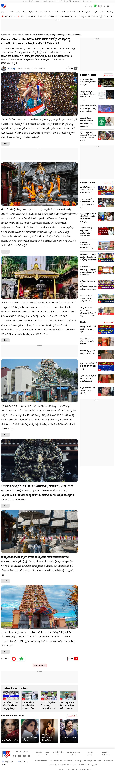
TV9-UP (88, 1)
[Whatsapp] (94, 6)
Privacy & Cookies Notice (74, 754)
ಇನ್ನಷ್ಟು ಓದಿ (71, 716)
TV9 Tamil (53, 764)
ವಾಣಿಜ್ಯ (101, 12)
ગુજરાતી (51, 1)
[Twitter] (19, 756)
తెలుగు (38, 1)
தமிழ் (69, 1)
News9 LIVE (82, 764)
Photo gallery (16, 35)
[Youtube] (14, 659)
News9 (25, 1)
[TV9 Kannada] (3, 6)
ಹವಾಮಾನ (31, 16)
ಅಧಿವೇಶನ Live (10, 16)
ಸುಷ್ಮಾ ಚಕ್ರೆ (11, 69)
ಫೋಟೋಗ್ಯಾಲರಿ (41, 12)
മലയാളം (76, 1)
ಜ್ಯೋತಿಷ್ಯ (109, 12)
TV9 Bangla (87, 760)
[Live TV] (99, 6)
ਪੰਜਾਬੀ (63, 1)
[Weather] (86, 6)
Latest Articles (88, 75)
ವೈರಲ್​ (87, 12)
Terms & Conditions (90, 754)
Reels (83, 322)
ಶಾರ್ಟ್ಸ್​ (40, 16)
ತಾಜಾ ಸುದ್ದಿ (10, 12)
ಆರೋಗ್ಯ (80, 12)
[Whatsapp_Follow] (21, 659)
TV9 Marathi (67, 760)
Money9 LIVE (93, 764)
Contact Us (39, 754)
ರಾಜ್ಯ (17, 12)
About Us (47, 754)
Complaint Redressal (105, 754)
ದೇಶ (56, 12)
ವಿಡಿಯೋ (23, 16)
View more (107, 75)
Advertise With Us (58, 754)
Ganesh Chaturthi (39, 665)
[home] (2, 12)
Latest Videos (87, 183)
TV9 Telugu (78, 760)
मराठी (44, 1)
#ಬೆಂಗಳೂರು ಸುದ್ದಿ (94, 16)
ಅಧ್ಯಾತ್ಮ (94, 12)
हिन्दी (31, 1)
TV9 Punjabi (108, 760)
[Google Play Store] (9, 763)
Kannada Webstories (12, 716)
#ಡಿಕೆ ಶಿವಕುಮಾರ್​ (50, 16)
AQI (90, 6)
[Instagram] (24, 756)
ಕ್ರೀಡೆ (50, 12)
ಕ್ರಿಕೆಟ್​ (31, 12)
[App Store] (25, 763)
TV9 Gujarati (97, 760)
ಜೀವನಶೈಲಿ (71, 12)
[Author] (3, 68)
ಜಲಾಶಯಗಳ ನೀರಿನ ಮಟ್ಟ (67, 16)
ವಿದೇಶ (62, 12)
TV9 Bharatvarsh (56, 760)
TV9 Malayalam (63, 764)
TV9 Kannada (5, 35)
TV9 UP (73, 764)
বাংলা (57, 1)
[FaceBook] (14, 756)
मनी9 (83, 1)
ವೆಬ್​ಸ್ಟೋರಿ (82, 16)
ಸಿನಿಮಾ (24, 12)
